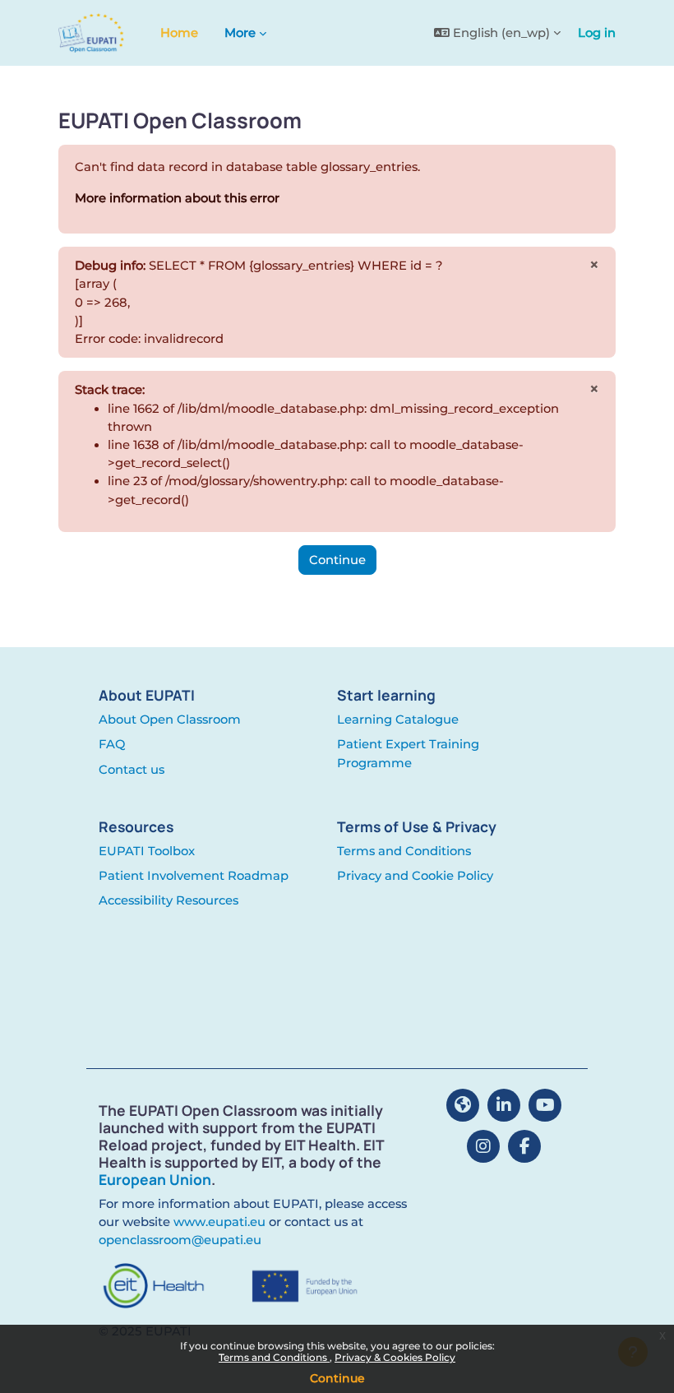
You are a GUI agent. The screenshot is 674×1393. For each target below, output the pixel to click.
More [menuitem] (240, 32)
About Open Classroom (170, 719)
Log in (597, 32)
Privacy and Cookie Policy (415, 875)
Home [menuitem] (179, 32)
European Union (155, 1179)
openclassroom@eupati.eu (180, 1240)
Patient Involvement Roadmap (194, 875)
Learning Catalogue (398, 719)
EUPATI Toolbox (147, 851)
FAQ (112, 744)
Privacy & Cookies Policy (395, 1357)
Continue (337, 1378)
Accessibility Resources (168, 900)
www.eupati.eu (219, 1222)
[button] (497, 33)
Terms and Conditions (274, 1357)
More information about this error (177, 198)
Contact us (131, 769)
